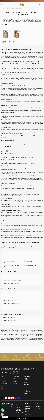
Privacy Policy (26, 381)
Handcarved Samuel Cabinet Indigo (30, 265)
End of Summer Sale (16, 384)
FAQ (2, 384)
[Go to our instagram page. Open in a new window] (5, 372)
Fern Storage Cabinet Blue (28, 257)
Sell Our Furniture (4, 383)
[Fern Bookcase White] (6, 34)
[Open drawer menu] (1, 4)
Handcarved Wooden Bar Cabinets (9, 317)
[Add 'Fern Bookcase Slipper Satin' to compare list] (19, 31)
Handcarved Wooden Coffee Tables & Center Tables (12, 294)
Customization (3, 381)
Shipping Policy (26, 384)
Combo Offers (15, 381)
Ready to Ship (15, 383)
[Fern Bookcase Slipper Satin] (17, 34)
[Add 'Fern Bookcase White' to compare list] (8, 31)
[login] (35, 4)
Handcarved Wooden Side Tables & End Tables (11, 306)
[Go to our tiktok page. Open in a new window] (11, 372)
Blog (2, 388)
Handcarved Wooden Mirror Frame (9, 323)
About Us (3, 378)
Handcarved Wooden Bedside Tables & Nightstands (12, 280)
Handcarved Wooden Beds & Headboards (10, 277)
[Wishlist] (37, 4)
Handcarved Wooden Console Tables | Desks (10, 300)
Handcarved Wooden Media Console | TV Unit (11, 283)
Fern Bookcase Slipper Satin (16, 39)
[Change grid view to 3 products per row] (3, 25)
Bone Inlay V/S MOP (4, 389)
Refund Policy (26, 382)
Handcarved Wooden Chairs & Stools (9, 320)
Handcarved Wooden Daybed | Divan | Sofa (10, 308)
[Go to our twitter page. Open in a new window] (8, 372)
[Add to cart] (9, 42)
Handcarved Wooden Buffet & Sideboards (10, 297)
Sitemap (25, 393)
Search (2, 386)
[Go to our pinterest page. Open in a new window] (17, 372)
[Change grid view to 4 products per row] (6, 25)
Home (3, 8)
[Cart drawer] (42, 4)
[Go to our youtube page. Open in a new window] (14, 372)
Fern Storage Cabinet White (28, 261)
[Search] (40, 4)
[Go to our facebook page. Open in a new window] (2, 372)
